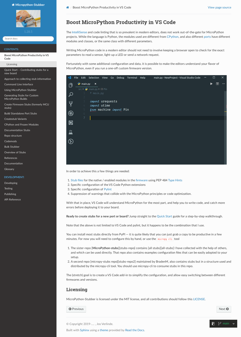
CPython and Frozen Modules (21, 124)
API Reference (12, 199)
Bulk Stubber (11, 146)
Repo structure (13, 135)
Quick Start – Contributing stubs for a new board (26, 72)
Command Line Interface (18, 84)
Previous (77, 309)
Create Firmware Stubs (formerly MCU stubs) (26, 106)
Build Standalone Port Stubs (20, 113)
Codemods (10, 141)
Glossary (9, 169)
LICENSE (199, 299)
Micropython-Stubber (30, 4)
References (10, 158)
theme (104, 330)
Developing (10, 183)
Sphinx (84, 330)
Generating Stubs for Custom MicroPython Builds (21, 97)
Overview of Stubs (15, 152)
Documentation (13, 163)
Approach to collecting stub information (27, 79)
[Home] (67, 7)
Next (222, 309)
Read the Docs (134, 330)
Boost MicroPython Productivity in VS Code (26, 57)
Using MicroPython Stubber (20, 90)
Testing (8, 188)
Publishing (10, 194)
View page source (219, 7)
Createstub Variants (15, 119)
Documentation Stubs (17, 130)
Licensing (12, 64)
